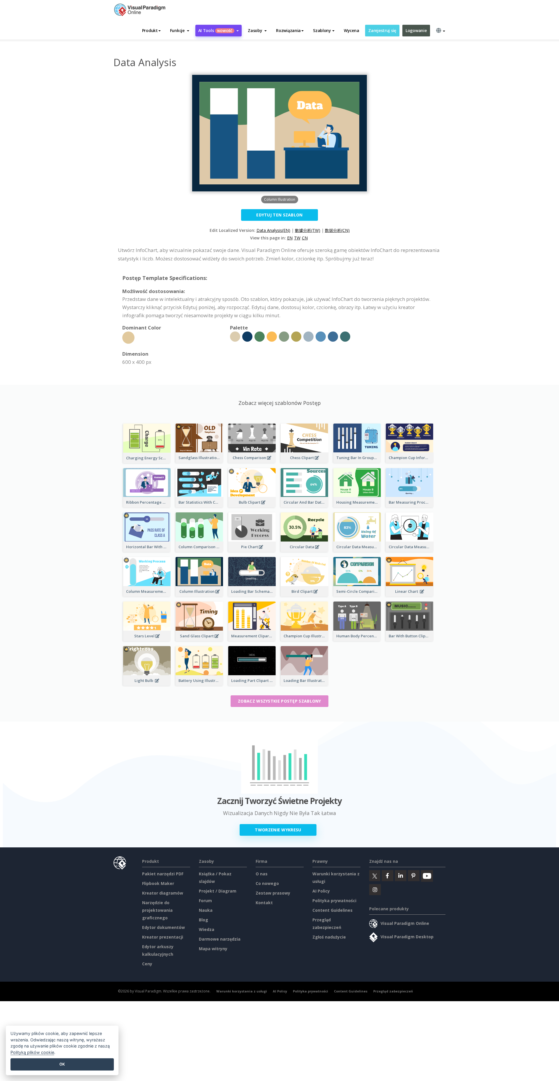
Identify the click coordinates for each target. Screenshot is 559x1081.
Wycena (351, 30)
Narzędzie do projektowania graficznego (157, 910)
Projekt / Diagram (217, 891)
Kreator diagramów (162, 893)
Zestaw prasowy (273, 893)
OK (62, 1064)
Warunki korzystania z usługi (241, 991)
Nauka (206, 910)
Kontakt (264, 902)
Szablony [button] (322, 30)
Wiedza (206, 929)
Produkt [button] (150, 30)
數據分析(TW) (307, 230)
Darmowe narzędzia (219, 939)
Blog (203, 920)
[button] (179, 30)
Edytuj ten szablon (279, 215)
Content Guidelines (332, 910)
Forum (205, 900)
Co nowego (267, 883)
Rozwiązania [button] (288, 30)
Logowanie (416, 30)
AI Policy (321, 891)
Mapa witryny (213, 948)
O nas (262, 874)
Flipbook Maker (158, 883)
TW (297, 238)
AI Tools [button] (215, 30)
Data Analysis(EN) (273, 230)
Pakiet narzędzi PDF (162, 874)
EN (290, 238)
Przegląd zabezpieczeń (393, 991)
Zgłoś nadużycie (329, 937)
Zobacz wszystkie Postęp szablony (279, 701)
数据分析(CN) (337, 230)
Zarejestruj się (382, 30)
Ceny (147, 964)
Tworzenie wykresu (278, 830)
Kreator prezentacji (162, 937)
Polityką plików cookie (32, 1052)
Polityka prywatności (334, 900)
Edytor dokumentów (163, 927)
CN (305, 238)
